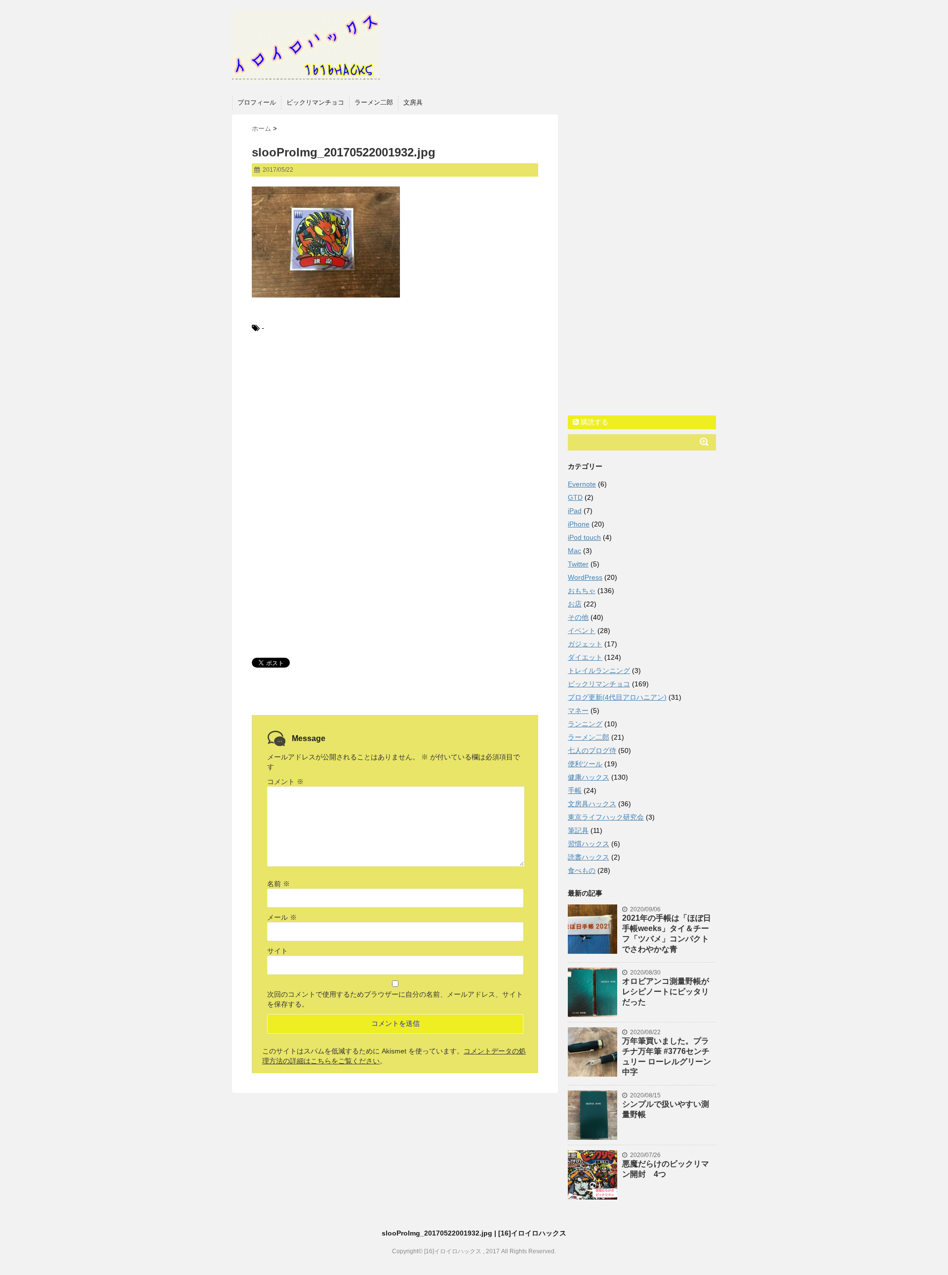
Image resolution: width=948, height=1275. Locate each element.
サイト (277, 951)
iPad (575, 511)
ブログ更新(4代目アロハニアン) (617, 697)
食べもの (581, 870)
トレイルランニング (599, 671)
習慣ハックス (588, 844)
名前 (278, 884)
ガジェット (585, 644)
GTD (575, 497)
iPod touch (584, 537)
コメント (285, 782)
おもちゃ (581, 591)
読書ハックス (588, 857)
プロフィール (256, 102)
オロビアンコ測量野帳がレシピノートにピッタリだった (665, 991)
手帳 (575, 790)
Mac (574, 551)
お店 (575, 604)
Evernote (582, 484)
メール (282, 917)
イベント (581, 631)
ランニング (585, 724)
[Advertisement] (395, 423)
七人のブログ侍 (592, 750)
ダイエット (585, 657)
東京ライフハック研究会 (606, 817)
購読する (593, 422)
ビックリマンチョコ (315, 102)
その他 (578, 617)
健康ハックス (588, 777)
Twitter (578, 564)
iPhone (579, 524)
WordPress (585, 577)
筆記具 (578, 830)
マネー (578, 710)
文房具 (413, 102)
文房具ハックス (592, 804)
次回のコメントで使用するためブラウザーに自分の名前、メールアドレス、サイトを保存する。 (395, 999)
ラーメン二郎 (374, 102)
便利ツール (585, 764)
